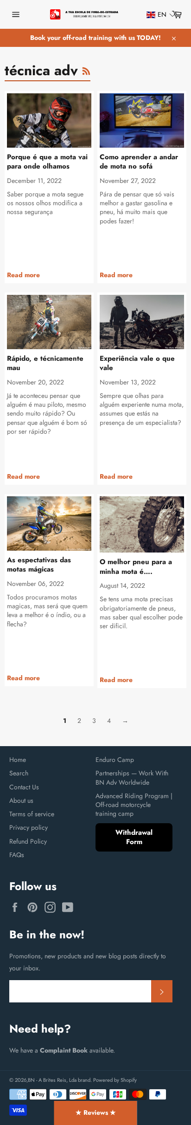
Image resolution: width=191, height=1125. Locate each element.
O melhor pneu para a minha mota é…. (136, 567)
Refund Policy (28, 841)
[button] (156, 14)
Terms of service (31, 814)
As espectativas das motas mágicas (39, 565)
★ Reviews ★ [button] (96, 1112)
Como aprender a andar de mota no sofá (139, 162)
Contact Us (24, 787)
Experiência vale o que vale (137, 363)
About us (21, 800)
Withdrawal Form (134, 837)
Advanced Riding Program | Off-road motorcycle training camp (134, 805)
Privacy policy (28, 827)
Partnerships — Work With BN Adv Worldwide (132, 777)
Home (17, 759)
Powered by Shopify (115, 1080)
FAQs (16, 854)
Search (18, 773)
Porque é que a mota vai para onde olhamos (47, 162)
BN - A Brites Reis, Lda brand (59, 1080)
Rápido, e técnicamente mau (45, 363)
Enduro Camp (115, 759)
